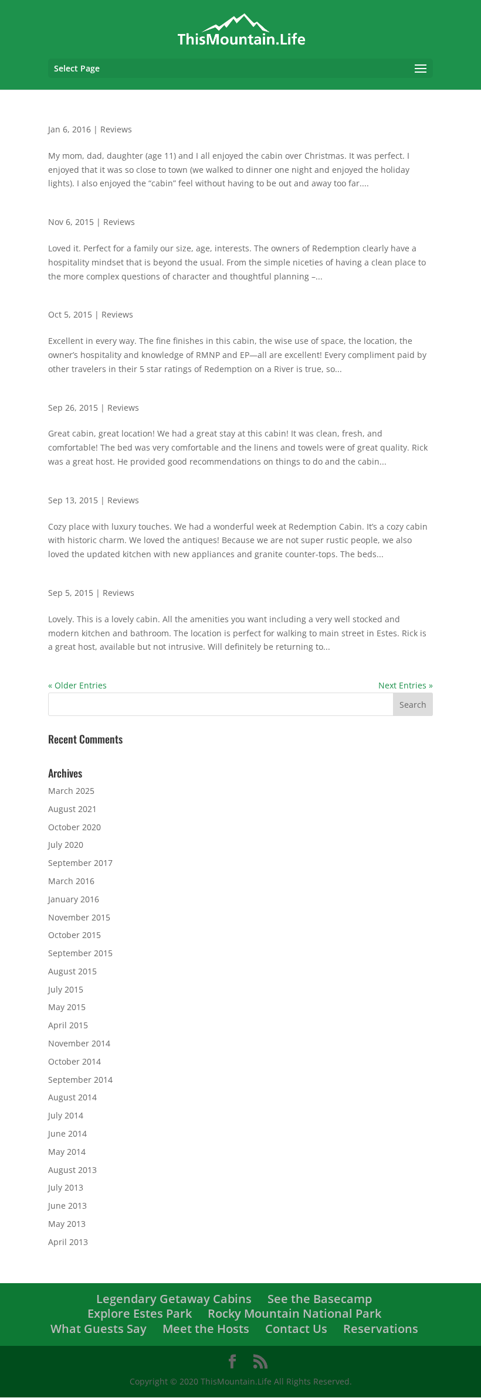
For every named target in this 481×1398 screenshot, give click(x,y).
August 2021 (72, 808)
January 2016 (73, 899)
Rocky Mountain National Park (294, 1313)
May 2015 (67, 1006)
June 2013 (67, 1205)
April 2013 (68, 1241)
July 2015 (65, 989)
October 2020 (74, 827)
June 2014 (67, 1133)
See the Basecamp (319, 1299)
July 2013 (65, 1187)
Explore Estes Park (139, 1313)
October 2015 (74, 934)
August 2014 (72, 1097)
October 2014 (74, 1061)
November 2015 (79, 917)
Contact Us (296, 1328)
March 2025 (71, 790)
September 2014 (80, 1079)
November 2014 (79, 1043)
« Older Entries (77, 685)
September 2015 (80, 953)
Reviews (116, 129)
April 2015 (68, 1025)
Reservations (380, 1328)
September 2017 (80, 862)
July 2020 (65, 844)
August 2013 (72, 1169)
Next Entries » (405, 685)
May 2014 (67, 1151)
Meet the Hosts (205, 1328)
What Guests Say (98, 1328)
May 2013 (67, 1223)
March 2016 (71, 880)
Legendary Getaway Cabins (174, 1299)
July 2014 (65, 1115)
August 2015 (72, 971)
